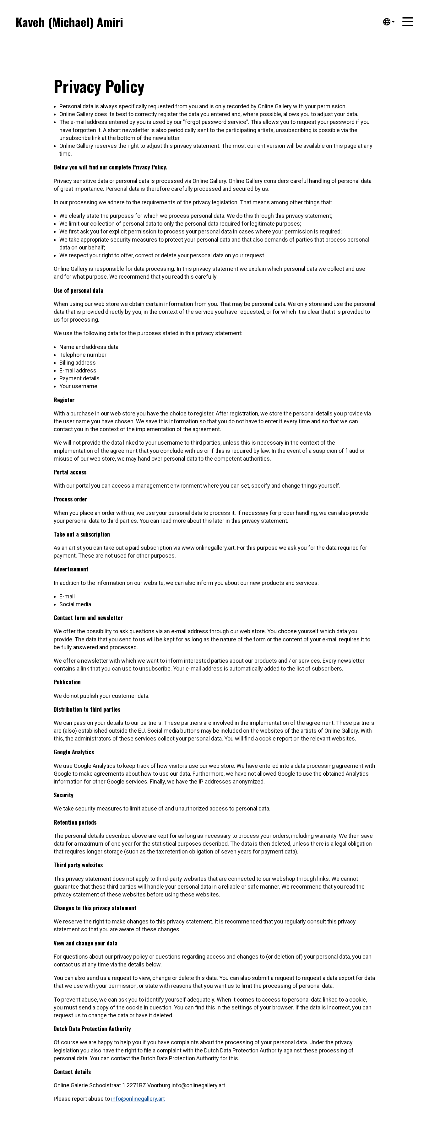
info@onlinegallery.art (138, 1098)
